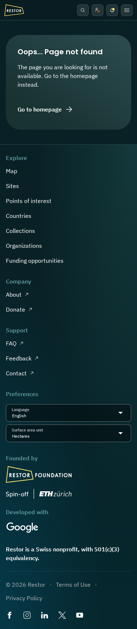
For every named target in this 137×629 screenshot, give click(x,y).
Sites (12, 186)
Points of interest (29, 200)
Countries (18, 215)
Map (11, 171)
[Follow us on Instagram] (27, 616)
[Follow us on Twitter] (62, 616)
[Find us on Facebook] (10, 616)
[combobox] (28, 415)
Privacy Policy (24, 598)
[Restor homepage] (14, 10)
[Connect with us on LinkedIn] (45, 616)
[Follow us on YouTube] (80, 616)
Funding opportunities (35, 260)
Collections (20, 230)
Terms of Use (73, 584)
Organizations (24, 245)
